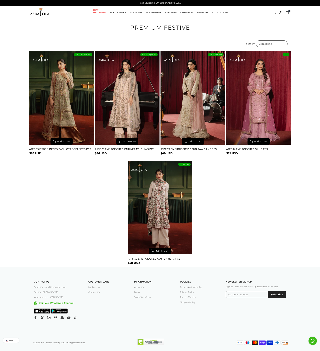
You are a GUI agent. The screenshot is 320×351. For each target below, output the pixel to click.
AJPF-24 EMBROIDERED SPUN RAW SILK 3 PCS (188, 149)
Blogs (137, 292)
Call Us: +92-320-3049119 (46, 292)
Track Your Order (142, 297)
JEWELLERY (202, 12)
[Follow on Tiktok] (75, 317)
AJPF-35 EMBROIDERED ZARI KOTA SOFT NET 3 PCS (60, 149)
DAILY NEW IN (99, 12)
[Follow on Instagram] (48, 317)
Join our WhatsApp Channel (56, 303)
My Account (94, 287)
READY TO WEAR (118, 12)
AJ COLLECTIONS (220, 12)
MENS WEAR (171, 12)
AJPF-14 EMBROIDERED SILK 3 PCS (247, 149)
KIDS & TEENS (186, 12)
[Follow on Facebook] (35, 317)
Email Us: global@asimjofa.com (50, 287)
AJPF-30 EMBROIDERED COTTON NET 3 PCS (154, 258)
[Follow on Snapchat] (62, 317)
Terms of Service (188, 297)
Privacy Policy (187, 292)
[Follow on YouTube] (68, 317)
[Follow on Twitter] (42, 317)
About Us (139, 287)
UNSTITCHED (136, 12)
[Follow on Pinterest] (55, 317)
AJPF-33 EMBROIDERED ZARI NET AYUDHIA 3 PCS (124, 149)
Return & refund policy (191, 287)
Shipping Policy (188, 302)
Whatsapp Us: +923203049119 (48, 297)
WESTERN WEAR (153, 12)
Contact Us (94, 292)
